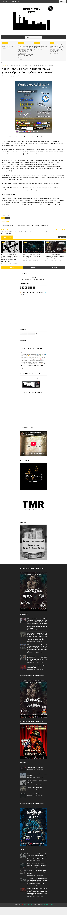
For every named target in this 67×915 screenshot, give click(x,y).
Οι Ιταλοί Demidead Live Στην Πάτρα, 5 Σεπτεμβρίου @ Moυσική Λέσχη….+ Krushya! (54, 256)
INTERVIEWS (21, 43)
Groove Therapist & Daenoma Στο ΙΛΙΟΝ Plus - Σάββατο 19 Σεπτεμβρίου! (32, 256)
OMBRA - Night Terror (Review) (35, 767)
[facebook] (10, 1)
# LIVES (7, 218)
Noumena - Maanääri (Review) (34, 787)
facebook (54, 267)
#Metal (41, 365)
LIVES (52, 43)
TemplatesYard (29, 904)
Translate (25, 336)
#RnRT (43, 363)
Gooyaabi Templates (47, 904)
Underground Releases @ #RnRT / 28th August (8, 45)
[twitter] (16, 1)
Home (3, 65)
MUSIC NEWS (5, 43)
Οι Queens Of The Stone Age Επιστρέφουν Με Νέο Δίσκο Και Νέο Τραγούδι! (41, 46)
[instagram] (13, 1)
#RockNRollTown (25, 365)
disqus (33, 267)
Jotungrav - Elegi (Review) (34, 794)
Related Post (7, 237)
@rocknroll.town (25, 354)
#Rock (38, 365)
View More (62, 237)
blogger (12, 267)
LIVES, (21, 76)
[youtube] (18, 1)
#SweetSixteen (32, 365)
